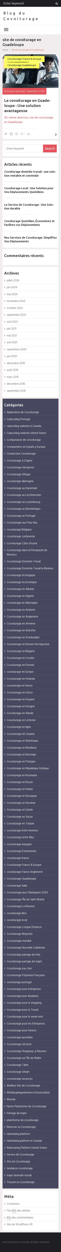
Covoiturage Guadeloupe (21, 65)
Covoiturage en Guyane (20, 699)
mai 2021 (12, 335)
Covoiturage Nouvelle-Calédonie (26, 947)
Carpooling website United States (26, 433)
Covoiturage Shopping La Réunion (26, 1051)
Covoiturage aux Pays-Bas (22, 522)
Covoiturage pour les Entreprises (26, 1023)
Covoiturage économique (22, 582)
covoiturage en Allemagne (22, 603)
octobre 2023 (15, 308)
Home (5, 50)
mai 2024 (12, 294)
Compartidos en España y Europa (26, 447)
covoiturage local (17, 920)
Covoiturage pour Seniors (22, 1030)
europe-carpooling (16, 91)
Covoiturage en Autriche (21, 630)
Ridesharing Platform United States (27, 1148)
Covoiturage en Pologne (21, 761)
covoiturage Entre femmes (22, 830)
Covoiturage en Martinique (22, 741)
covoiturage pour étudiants (23, 996)
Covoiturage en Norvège (21, 754)
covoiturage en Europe (20, 672)
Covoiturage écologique (21, 575)
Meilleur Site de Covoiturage (23, 1085)
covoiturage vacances (20, 1079)
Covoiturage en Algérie (20, 596)
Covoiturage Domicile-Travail (24, 561)
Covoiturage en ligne (19, 727)
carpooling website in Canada (24, 426)
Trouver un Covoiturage (21, 1182)
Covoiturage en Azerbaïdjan (23, 637)
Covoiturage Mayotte (20, 934)
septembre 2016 (16, 391)
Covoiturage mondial (19, 941)
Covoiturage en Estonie (20, 665)
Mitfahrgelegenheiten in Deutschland (28, 1092)
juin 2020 (12, 356)
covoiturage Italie (17, 885)
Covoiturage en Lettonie (21, 720)
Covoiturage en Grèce (20, 692)
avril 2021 (12, 342)
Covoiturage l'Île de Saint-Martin (25, 899)
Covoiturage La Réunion (21, 906)
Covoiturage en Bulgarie (21, 651)
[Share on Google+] (22, 134)
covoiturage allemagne (20, 481)
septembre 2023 (16, 315)
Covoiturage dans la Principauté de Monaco (27, 552)
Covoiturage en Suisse (20, 817)
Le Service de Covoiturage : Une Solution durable (29, 206)
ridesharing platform (18, 1134)
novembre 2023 (16, 301)
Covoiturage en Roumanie (22, 775)
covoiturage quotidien (20, 1037)
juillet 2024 (13, 280)
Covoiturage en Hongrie (21, 706)
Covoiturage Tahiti (17, 1065)
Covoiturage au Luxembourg (23, 502)
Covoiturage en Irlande (20, 713)
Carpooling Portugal (18, 419)
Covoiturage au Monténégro (23, 509)
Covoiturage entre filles (20, 837)
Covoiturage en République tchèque (28, 768)
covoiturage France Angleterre (25, 872)
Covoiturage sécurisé (19, 1044)
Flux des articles (18, 1210)
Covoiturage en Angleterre (22, 616)
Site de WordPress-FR (20, 1224)
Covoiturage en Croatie (20, 658)
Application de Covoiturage (23, 412)
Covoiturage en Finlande (21, 679)
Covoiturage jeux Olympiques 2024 (27, 892)
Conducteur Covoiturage (21, 453)
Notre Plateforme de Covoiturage (26, 1106)
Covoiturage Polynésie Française (26, 975)
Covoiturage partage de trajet (24, 961)
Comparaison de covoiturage (24, 440)
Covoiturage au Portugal (21, 516)
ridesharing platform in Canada (24, 1141)
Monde (11, 1099)
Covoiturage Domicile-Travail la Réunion (30, 568)
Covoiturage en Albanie (20, 589)
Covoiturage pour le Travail (22, 1010)
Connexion (13, 1204)
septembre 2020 (16, 349)
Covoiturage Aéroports (20, 467)
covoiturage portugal (19, 982)
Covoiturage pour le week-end (25, 1016)
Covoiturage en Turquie (20, 823)
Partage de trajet (17, 1113)
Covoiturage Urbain (18, 1072)
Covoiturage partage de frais (23, 954)
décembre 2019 (16, 363)
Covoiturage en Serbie (20, 789)
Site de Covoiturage (18, 1161)
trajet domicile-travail (19, 1175)
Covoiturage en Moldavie (22, 748)
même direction (18, 117)
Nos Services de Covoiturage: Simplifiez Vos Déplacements (30, 239)
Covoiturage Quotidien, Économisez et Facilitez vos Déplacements (29, 222)
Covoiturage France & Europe (24, 58)
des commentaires (20, 1217)
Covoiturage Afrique (18, 474)
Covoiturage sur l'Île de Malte (24, 1058)
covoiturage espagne (19, 844)
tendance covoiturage (20, 1168)
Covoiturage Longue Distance (24, 927)
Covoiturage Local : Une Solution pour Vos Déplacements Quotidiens (29, 189)
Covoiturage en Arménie (21, 623)
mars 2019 (12, 377)
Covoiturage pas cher (19, 968)
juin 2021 (11, 328)
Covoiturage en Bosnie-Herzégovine (28, 644)
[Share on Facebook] (11, 134)
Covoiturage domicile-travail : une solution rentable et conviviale (30, 173)
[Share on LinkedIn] (28, 134)
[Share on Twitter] (5, 134)
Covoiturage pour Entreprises (24, 989)
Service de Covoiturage (20, 1154)
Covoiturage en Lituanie (21, 734)
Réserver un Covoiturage (21, 1127)
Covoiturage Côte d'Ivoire (22, 543)
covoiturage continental (21, 536)
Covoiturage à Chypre (19, 460)
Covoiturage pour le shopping (24, 1003)
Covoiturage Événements (21, 851)
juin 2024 (12, 287)
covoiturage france (18, 858)
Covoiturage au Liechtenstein (24, 495)
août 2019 (12, 370)
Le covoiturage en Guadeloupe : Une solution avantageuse (27, 105)
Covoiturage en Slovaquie (22, 796)
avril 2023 (12, 322)
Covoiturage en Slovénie (21, 803)
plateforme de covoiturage (22, 1120)
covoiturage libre (17, 913)
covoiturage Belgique (19, 529)
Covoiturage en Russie (20, 782)
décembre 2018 (16, 384)
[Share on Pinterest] (16, 134)
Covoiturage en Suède (20, 810)
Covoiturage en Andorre (21, 610)
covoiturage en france (20, 685)
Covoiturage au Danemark (22, 488)
